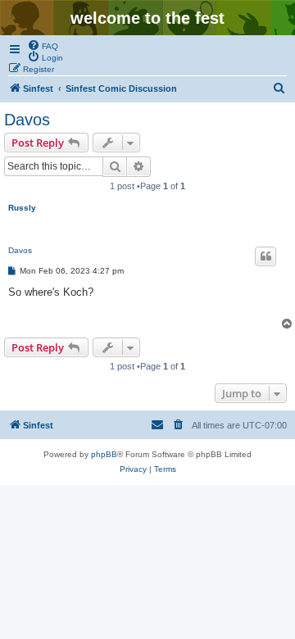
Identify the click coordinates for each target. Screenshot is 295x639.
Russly (22, 207)
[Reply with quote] (265, 256)
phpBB (104, 454)
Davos (27, 120)
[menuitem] (42, 45)
